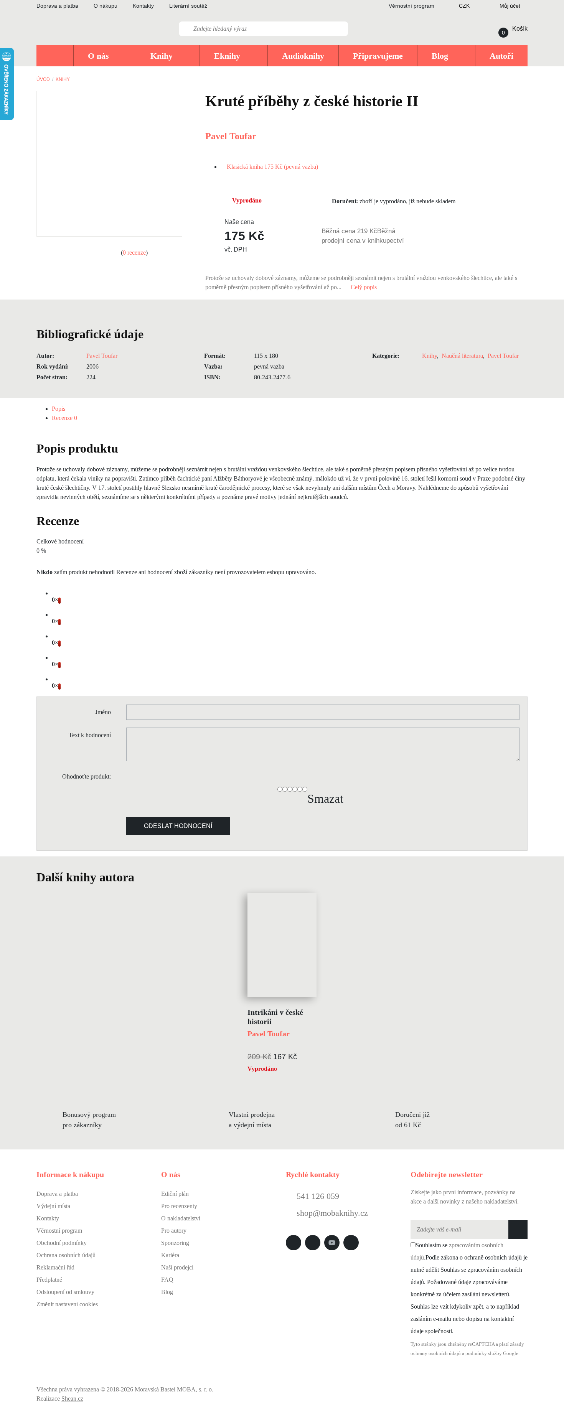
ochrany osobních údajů (436, 1353)
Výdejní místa (53, 1206)
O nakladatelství (180, 1218)
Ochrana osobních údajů (66, 1255)
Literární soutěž (188, 6)
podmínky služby (483, 1353)
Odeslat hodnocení (178, 826)
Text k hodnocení (90, 735)
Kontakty (143, 6)
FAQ (167, 1279)
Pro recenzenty (179, 1206)
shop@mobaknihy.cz (332, 1213)
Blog (167, 1292)
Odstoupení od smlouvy (65, 1292)
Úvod (43, 79)
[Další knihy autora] (142, 877)
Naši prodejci (177, 1267)
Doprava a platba (57, 6)
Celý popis (364, 287)
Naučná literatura (462, 355)
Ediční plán (175, 1193)
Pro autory (173, 1230)
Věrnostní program (59, 1230)
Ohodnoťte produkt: (86, 776)
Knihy (63, 79)
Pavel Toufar (230, 136)
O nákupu (105, 6)
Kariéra (170, 1255)
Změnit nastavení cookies (67, 1304)
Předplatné (49, 1279)
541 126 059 (316, 1196)
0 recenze (134, 252)
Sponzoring (175, 1243)
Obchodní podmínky (61, 1243)
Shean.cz (72, 1398)
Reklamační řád (55, 1267)
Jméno (103, 712)
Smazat (325, 798)
